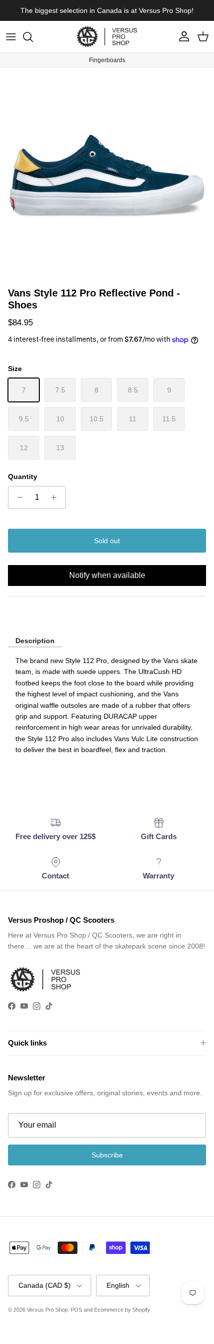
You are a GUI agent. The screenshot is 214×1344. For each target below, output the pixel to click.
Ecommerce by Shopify (122, 1310)
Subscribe (107, 1155)
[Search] (33, 37)
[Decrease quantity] (17, 497)
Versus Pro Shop (47, 1310)
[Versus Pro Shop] (107, 36)
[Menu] (11, 37)
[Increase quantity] (56, 497)
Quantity (22, 476)
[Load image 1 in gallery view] (107, 175)
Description (35, 641)
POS (76, 1310)
